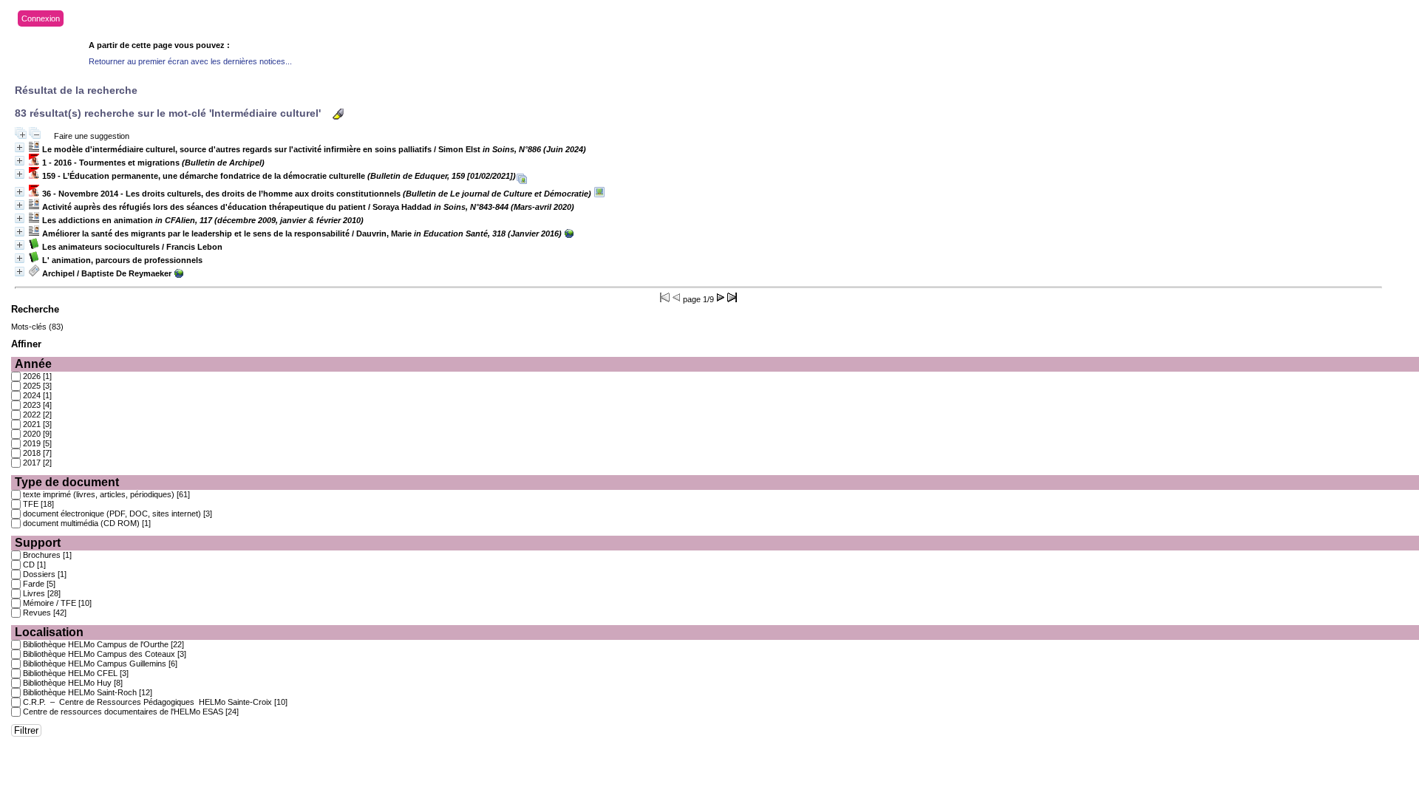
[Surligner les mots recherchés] (338, 114)
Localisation (49, 632)
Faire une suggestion (91, 136)
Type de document (67, 482)
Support (38, 542)
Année (33, 364)
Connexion (40, 18)
